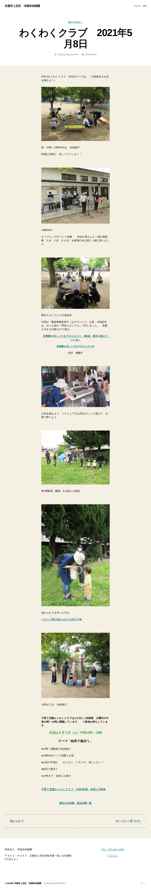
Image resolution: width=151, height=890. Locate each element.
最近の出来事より (75, 22)
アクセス (112, 855)
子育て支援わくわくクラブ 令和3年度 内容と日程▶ (73, 789)
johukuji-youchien (71, 55)
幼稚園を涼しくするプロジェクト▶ (75, 346)
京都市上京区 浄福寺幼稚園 (22, 5)
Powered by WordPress (55, 883)
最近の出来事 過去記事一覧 (75, 803)
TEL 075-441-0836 (112, 849)
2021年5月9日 (91, 55)
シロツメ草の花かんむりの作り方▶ (61, 619)
